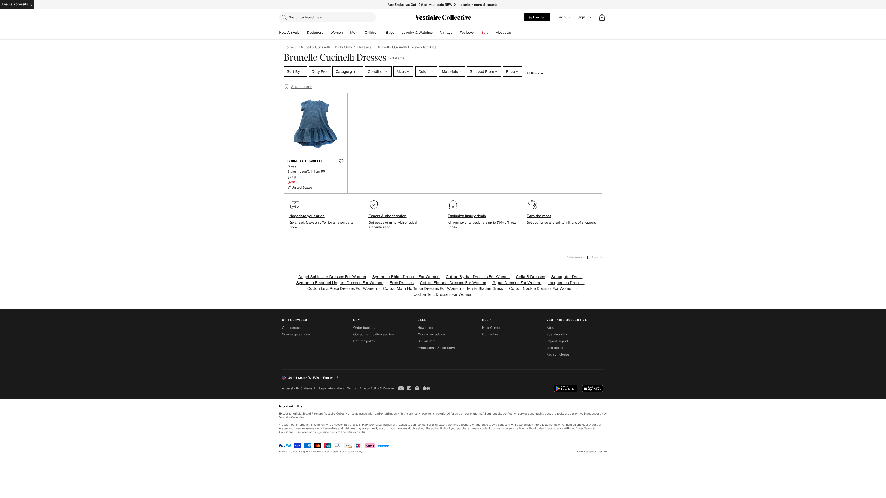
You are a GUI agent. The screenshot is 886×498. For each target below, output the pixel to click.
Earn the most (539, 216)
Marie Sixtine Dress (485, 288)
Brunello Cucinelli (314, 47)
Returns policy (364, 341)
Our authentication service (373, 334)
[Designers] (327, 32)
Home (289, 47)
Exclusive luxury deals (467, 216)
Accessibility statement (298, 388)
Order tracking (364, 327)
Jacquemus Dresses (566, 283)
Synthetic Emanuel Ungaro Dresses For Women (339, 283)
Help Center (491, 327)
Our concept (291, 327)
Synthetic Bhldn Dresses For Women (406, 277)
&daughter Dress (567, 277)
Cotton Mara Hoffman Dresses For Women (422, 288)
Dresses (364, 47)
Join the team (557, 347)
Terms (351, 388)
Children (372, 32)
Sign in (564, 17)
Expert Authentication (387, 216)
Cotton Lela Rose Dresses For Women (342, 288)
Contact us (490, 334)
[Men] (361, 32)
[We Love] (477, 32)
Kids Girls (343, 47)
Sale (484, 32)
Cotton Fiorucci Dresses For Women (453, 283)
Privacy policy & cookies (377, 388)
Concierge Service (296, 334)
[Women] (346, 32)
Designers (315, 32)
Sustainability (557, 334)
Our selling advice (431, 334)
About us (553, 327)
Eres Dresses (402, 283)
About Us (503, 32)
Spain (350, 451)
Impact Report (557, 341)
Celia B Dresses (530, 277)
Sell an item (537, 17)
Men (353, 32)
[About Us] (514, 32)
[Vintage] (456, 32)
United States (321, 451)
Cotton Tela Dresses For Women (443, 294)
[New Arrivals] (303, 32)
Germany (338, 451)
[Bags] (398, 32)
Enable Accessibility (17, 4)
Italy (359, 451)
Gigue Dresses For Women (516, 283)
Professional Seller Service (438, 347)
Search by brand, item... (307, 17)
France (283, 451)
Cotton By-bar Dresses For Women (478, 277)
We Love (467, 32)
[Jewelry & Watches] (436, 32)
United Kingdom (300, 451)
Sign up (584, 17)
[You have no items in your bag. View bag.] (602, 17)
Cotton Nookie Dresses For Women (541, 288)
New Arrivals (289, 32)
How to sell (426, 327)
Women (337, 32)
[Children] (382, 32)
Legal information (331, 388)
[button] (602, 17)
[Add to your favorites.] (341, 161)
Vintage (446, 32)
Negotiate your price (307, 216)
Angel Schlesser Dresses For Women (332, 277)
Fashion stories (558, 354)
